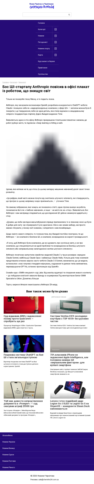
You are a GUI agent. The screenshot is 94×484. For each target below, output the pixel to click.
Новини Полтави (9, 461)
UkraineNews (7, 435)
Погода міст (43, 42)
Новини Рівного (8, 467)
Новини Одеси (8, 455)
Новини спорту (44, 49)
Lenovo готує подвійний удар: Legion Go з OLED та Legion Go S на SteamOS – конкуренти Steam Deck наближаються (70, 405)
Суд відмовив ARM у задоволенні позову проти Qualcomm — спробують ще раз (22, 319)
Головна (41, 23)
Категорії (41, 29)
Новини (41, 36)
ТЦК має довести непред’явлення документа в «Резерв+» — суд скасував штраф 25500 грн (23, 404)
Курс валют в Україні (46, 61)
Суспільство (43, 74)
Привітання (42, 68)
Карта (40, 55)
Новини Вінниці (8, 448)
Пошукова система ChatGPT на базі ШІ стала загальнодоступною (23, 356)
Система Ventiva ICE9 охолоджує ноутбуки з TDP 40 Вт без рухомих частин (69, 319)
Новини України (8, 442)
